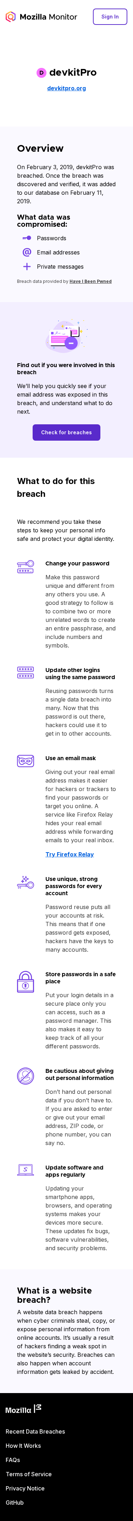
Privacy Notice (25, 1488)
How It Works (23, 1445)
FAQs (13, 1459)
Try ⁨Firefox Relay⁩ (69, 854)
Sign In (110, 17)
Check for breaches (66, 432)
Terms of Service (29, 1474)
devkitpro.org (66, 88)
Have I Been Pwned (91, 281)
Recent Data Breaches (35, 1431)
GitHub (15, 1502)
